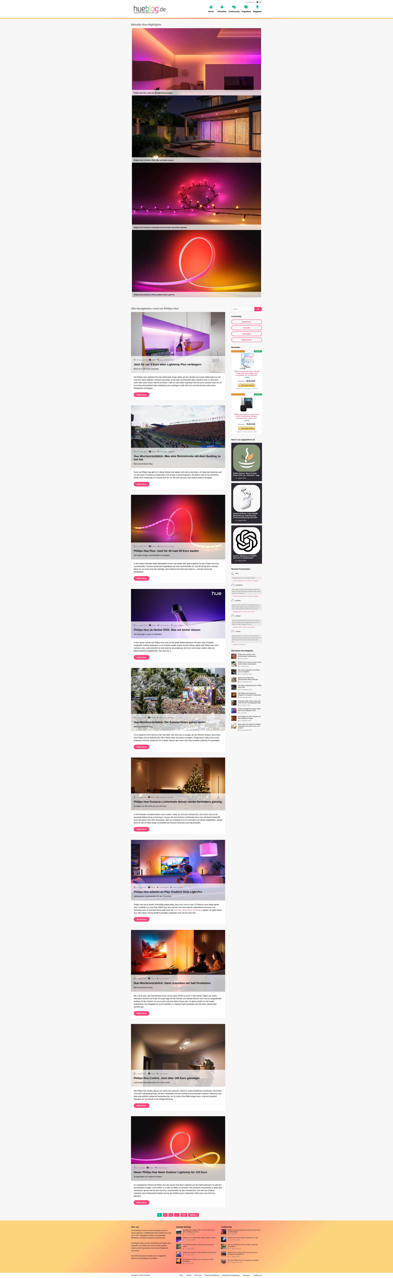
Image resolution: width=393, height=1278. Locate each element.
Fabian (154, 360)
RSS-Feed (198, 1275)
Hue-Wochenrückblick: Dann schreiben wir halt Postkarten (198, 1260)
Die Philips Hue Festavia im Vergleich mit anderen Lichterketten (249, 694)
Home (181, 1275)
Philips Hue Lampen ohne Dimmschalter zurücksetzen (247, 655)
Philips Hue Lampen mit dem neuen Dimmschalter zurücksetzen (249, 663)
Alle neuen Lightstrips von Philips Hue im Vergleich (249, 671)
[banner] (149, 9)
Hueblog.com (145, 1258)
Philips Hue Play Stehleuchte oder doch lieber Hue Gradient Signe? (244, 1231)
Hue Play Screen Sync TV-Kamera (188, 910)
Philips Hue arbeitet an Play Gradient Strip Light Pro (154, 295)
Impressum (246, 1275)
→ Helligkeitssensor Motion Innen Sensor (243, 611)
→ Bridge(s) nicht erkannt (238, 644)
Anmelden (246, 334)
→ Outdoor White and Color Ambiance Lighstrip (244, 596)
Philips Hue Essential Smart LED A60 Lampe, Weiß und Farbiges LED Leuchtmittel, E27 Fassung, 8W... (246, 373)
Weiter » (193, 1215)
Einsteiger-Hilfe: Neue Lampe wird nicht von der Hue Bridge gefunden (249, 702)
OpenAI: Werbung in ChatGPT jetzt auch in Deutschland (245, 557)
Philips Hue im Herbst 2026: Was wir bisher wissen (154, 160)
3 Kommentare (164, 625)
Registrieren (247, 340)
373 (183, 1215)
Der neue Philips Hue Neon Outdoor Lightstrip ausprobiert (242, 1245)
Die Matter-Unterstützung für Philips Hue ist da (249, 686)
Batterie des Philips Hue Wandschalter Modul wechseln (248, 678)
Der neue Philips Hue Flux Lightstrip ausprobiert (243, 1260)
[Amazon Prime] (247, 378)
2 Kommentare (164, 979)
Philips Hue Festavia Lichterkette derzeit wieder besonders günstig (160, 227)
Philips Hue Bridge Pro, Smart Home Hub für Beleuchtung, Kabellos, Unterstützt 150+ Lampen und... (246, 416)
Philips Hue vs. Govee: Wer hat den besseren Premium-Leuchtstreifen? (242, 1253)
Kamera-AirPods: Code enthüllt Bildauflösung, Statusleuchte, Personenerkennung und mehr (245, 516)
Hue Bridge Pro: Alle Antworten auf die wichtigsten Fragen (249, 717)
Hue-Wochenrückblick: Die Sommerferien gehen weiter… (198, 1245)
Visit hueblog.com (250, 2)
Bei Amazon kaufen (248, 385)
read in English (178, 625)
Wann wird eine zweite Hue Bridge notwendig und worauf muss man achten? (249, 726)
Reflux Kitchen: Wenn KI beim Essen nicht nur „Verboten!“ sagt (246, 474)
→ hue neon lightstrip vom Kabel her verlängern (245, 581)
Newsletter (246, 322)
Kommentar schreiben (167, 360)
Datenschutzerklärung (212, 1275)
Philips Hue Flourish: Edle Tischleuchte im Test (243, 1238)
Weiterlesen (141, 395)
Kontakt (246, 328)
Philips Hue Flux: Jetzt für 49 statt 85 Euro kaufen (153, 93)
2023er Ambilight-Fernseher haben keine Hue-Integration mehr (249, 709)
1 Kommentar (163, 1074)
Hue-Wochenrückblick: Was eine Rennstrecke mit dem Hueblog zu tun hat (199, 1231)
